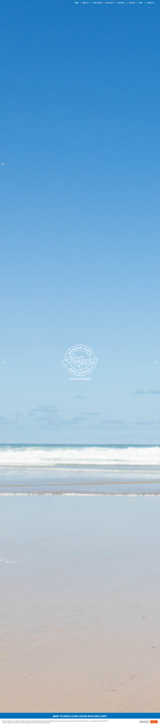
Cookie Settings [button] (144, 722)
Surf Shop (121, 3)
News (141, 3)
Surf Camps (110, 3)
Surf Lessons (97, 3)
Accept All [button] (154, 722)
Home (76, 3)
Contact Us (150, 3)
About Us (86, 3)
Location (132, 3)
